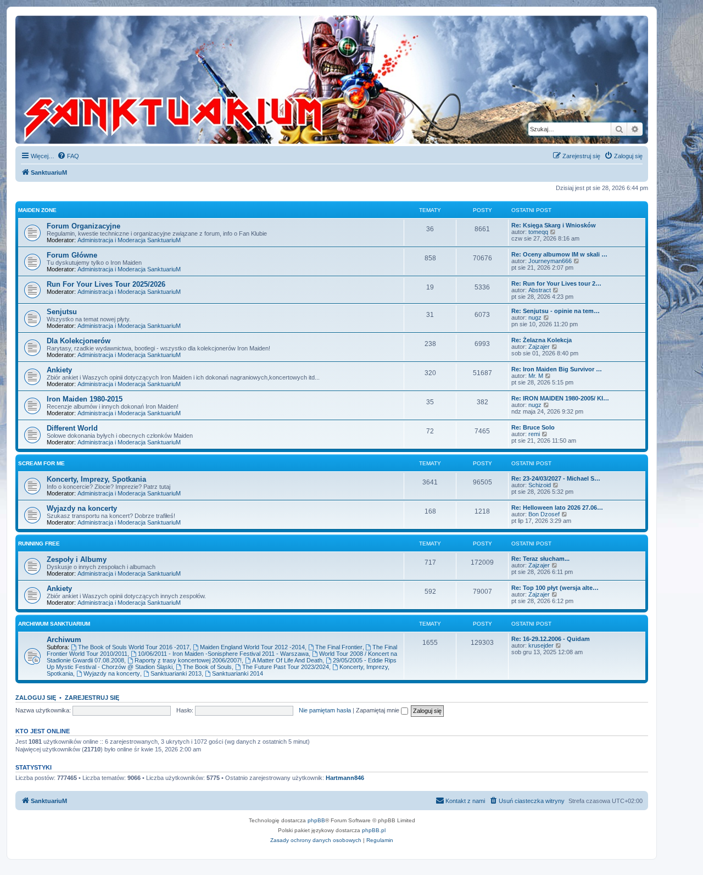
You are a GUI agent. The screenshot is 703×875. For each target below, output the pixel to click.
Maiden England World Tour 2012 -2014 (252, 647)
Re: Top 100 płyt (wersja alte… (555, 587)
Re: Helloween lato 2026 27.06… (557, 507)
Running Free (39, 543)
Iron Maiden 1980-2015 (84, 399)
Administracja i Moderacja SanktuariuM (129, 240)
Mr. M (535, 375)
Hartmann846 (345, 777)
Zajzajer (539, 346)
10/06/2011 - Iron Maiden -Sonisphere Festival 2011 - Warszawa (223, 653)
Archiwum (64, 640)
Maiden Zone (37, 210)
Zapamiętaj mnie (378, 710)
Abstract (539, 290)
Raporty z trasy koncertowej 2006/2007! (188, 660)
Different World (72, 428)
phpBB (316, 820)
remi (534, 434)
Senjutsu (62, 312)
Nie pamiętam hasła (325, 710)
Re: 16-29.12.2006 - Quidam (550, 639)
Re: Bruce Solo (533, 427)
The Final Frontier (338, 647)
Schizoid (539, 485)
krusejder (541, 645)
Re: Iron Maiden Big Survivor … (556, 369)
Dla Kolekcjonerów (78, 341)
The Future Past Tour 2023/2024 (285, 667)
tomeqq (538, 231)
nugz (535, 317)
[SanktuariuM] (224, 79)
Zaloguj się (35, 697)
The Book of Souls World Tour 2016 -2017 (133, 647)
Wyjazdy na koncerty (82, 508)
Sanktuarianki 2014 (237, 673)
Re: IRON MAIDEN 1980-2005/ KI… (560, 398)
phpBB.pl (374, 830)
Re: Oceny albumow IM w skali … (559, 254)
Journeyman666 (550, 261)
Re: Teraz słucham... (540, 558)
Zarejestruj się (92, 697)
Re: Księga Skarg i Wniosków (553, 225)
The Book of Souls (207, 667)
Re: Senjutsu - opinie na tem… (555, 311)
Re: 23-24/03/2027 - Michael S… (555, 478)
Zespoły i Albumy (77, 559)
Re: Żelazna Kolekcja (541, 340)
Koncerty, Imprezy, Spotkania (96, 479)
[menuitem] (68, 156)
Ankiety (59, 370)
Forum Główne (72, 255)
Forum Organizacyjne (83, 226)
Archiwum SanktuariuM (54, 624)
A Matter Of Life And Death (287, 660)
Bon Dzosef (544, 514)
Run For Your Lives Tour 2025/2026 (106, 284)
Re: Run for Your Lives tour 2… (556, 283)
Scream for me (41, 463)
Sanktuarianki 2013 (176, 673)
